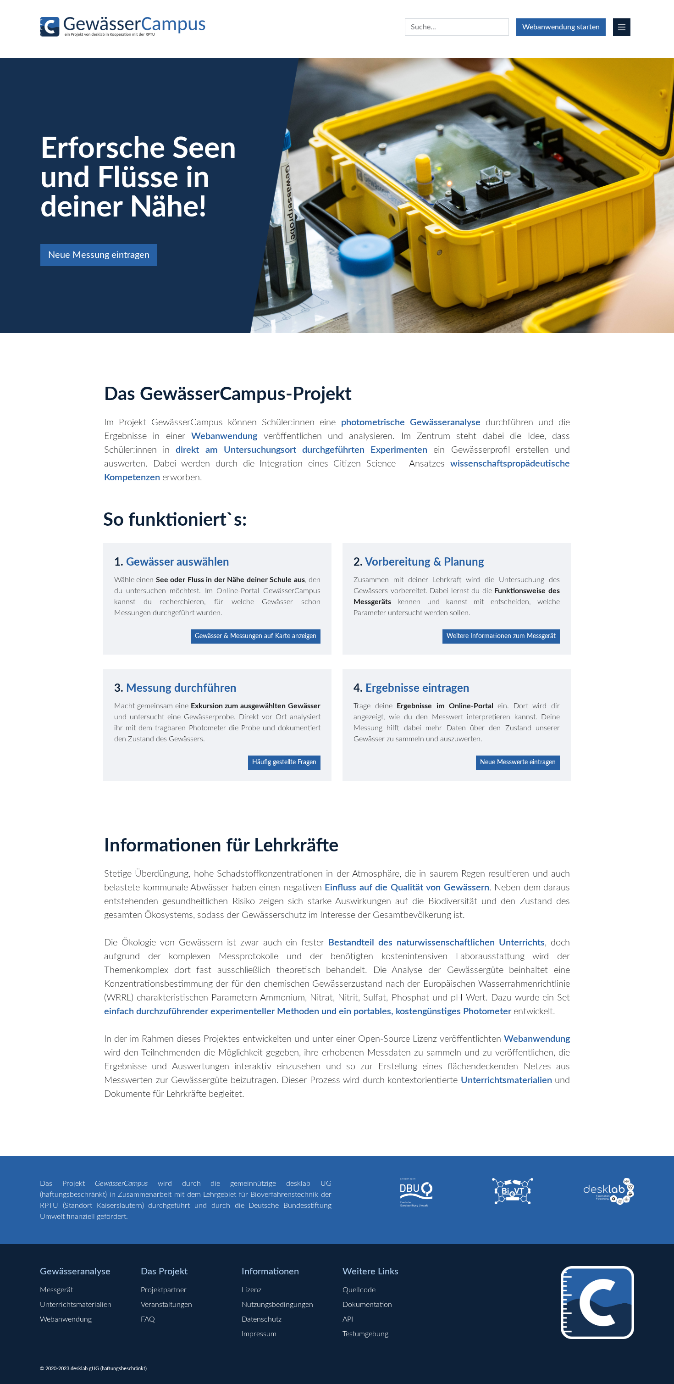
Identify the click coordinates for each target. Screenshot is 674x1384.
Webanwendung (66, 1319)
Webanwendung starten (561, 27)
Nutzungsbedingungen (277, 1304)
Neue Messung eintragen (98, 255)
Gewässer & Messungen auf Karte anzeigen (255, 636)
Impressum (259, 1334)
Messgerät (56, 1290)
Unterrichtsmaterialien (75, 1304)
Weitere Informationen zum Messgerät (501, 636)
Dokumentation (367, 1304)
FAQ (148, 1319)
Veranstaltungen (166, 1304)
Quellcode (359, 1290)
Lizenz (251, 1290)
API (348, 1319)
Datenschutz (262, 1319)
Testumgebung (365, 1334)
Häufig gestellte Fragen (284, 762)
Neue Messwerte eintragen (518, 762)
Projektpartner (164, 1290)
